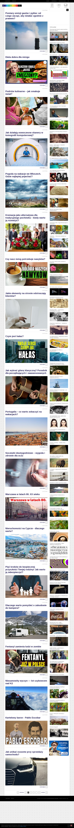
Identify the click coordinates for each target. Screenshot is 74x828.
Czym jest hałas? (14, 336)
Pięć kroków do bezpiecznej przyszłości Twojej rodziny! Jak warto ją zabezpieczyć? (25, 569)
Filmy (59, 7)
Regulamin (8, 798)
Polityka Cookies (23, 826)
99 (39, 792)
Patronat (14, 1)
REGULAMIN (56, 798)
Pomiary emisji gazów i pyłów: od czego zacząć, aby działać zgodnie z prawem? (24, 16)
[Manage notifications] (71, 825)
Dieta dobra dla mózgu (17, 57)
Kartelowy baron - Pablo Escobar (23, 717)
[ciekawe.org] (12, 6)
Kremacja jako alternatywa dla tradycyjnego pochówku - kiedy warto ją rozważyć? (25, 218)
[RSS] (68, 1)
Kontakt (12, 798)
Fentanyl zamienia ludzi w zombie (23, 646)
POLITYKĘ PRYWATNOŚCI (50, 798)
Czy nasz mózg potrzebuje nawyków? (25, 259)
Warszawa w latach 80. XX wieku (22, 494)
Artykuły (52, 7)
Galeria (65, 7)
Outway (16, 798)
